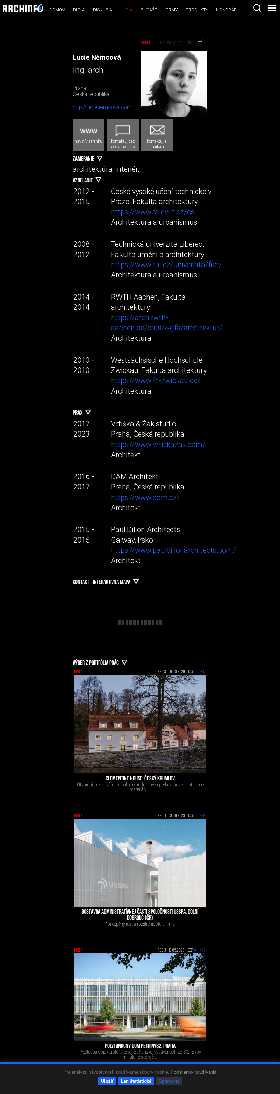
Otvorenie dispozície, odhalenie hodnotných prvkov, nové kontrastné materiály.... (140, 787)
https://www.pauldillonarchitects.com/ (173, 550)
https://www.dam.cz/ (145, 497)
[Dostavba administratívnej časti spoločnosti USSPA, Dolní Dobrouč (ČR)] (140, 863)
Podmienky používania (194, 1071)
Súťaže (149, 9)
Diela (79, 9)
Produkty (197, 9)
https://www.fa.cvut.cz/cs (152, 212)
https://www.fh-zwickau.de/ (156, 380)
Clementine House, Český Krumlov (140, 779)
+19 (203, 816)
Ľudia (126, 9)
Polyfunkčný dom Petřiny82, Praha (140, 1047)
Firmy (171, 9)
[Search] (257, 7)
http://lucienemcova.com (102, 107)
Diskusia (102, 9)
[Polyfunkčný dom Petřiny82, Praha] (140, 997)
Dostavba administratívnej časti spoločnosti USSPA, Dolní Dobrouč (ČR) (140, 915)
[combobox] (257, 7)
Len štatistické (136, 1081)
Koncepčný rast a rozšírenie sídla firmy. (140, 924)
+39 (203, 950)
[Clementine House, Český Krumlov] (140, 724)
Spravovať (169, 1081)
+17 (203, 672)
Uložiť (107, 1081)
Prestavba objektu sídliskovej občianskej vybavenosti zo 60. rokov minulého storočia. (140, 1054)
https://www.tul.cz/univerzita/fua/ (166, 264)
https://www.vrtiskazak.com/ (158, 444)
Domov (57, 9)
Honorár (226, 9)
